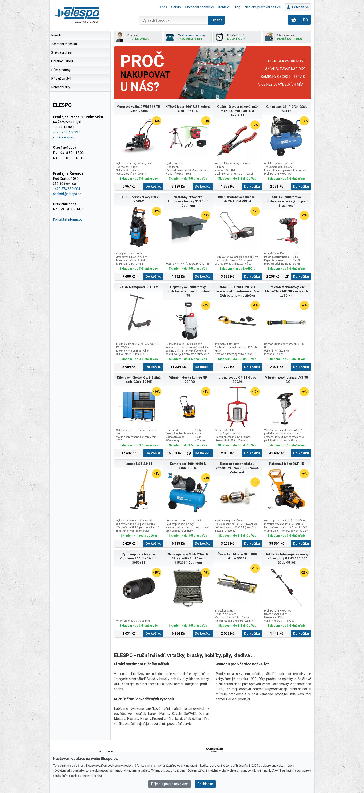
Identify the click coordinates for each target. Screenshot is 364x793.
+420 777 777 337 (66, 132)
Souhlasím (205, 784)
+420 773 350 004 (66, 189)
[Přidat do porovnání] (287, 276)
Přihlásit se (300, 7)
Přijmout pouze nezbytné (169, 784)
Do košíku (153, 186)
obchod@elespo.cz (67, 194)
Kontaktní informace (67, 220)
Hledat (216, 20)
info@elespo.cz (64, 137)
